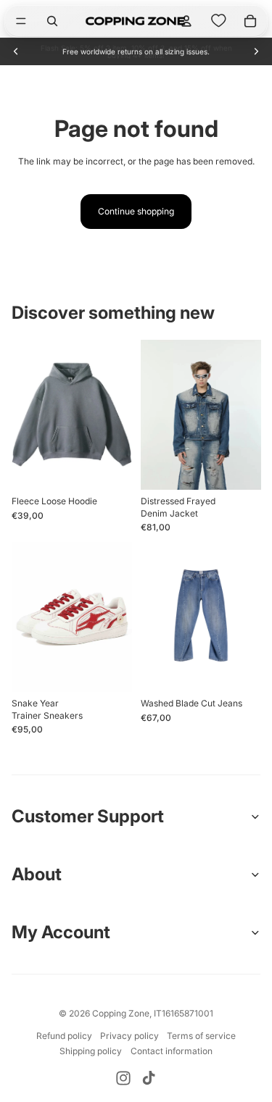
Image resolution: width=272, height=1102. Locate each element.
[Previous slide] (16, 51)
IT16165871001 (183, 1013)
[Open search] (52, 21)
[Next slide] (256, 51)
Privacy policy (129, 1035)
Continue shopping (136, 211)
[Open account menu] (186, 21)
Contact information (172, 1050)
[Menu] (21, 21)
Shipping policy (90, 1050)
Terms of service (201, 1035)
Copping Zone (120, 1013)
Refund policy (64, 1035)
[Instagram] (123, 1078)
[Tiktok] (148, 1078)
